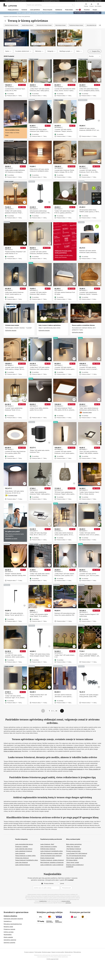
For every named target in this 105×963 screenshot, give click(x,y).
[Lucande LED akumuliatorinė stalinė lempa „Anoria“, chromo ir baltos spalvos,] (65, 78)
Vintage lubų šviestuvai (22, 858)
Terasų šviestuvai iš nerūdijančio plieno (26, 860)
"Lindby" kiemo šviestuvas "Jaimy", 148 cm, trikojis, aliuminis (89, 493)
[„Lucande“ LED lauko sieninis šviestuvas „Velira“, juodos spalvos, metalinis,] (15, 645)
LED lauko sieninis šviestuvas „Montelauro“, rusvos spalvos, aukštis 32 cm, (63, 695)
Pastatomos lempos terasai (76, 25)
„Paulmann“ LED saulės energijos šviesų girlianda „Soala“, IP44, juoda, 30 (88, 695)
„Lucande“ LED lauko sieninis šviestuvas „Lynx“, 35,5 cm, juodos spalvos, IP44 (89, 574)
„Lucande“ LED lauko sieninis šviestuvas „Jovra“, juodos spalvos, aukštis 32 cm (64, 452)
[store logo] (10, 4)
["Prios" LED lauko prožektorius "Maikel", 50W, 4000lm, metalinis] (89, 441)
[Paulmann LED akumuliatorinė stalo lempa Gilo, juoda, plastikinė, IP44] (65, 604)
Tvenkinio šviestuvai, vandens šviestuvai (52, 860)
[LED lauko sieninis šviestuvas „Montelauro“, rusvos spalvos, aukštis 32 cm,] (65, 685)
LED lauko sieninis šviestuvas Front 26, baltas (64, 293)
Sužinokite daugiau (10, 330)
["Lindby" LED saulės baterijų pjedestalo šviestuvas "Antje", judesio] (15, 201)
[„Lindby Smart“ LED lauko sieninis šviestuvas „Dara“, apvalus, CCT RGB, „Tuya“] (65, 563)
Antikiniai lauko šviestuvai (47, 849)
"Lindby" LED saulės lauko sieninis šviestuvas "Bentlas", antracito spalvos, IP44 (40, 574)
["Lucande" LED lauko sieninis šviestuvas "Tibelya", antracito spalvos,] (65, 119)
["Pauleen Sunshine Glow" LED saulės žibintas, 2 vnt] (40, 685)
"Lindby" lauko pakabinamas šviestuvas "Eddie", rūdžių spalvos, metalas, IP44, (40, 493)
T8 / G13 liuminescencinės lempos (76, 855)
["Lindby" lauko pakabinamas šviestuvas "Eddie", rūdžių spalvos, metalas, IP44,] (40, 482)
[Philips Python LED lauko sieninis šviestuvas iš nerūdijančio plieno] (40, 160)
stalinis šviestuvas (9, 749)
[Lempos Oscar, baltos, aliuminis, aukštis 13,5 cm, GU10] (40, 399)
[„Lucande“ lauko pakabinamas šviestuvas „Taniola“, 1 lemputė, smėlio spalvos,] (89, 282)
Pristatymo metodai (9, 929)
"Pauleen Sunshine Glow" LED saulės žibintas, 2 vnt (38, 695)
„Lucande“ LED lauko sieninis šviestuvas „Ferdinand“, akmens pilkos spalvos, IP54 (39, 252)
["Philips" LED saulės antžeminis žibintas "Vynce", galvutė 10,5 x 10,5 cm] (15, 604)
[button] (24, 80)
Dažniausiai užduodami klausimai (13, 918)
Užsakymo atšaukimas (10, 916)
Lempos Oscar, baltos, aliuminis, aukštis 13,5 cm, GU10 (39, 409)
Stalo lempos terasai (60, 25)
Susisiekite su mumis (11, 538)
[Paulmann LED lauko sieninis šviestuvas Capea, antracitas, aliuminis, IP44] (89, 241)
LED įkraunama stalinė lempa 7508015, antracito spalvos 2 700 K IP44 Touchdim (40, 212)
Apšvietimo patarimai (10, 940)
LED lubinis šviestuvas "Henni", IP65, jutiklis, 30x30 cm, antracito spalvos (64, 409)
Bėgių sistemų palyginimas (74, 844)
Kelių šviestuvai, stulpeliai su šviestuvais (51, 862)
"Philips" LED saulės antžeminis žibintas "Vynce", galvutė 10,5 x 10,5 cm (14, 614)
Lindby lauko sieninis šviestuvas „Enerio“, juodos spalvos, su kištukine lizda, (14, 293)
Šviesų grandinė (93, 769)
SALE (77, 9)
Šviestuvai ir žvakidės (21, 846)
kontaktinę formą (43, 901)
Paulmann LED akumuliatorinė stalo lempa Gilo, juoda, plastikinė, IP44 (64, 614)
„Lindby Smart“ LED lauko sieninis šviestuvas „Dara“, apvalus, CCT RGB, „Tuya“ (64, 574)
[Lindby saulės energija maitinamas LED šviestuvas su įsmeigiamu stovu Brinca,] (15, 160)
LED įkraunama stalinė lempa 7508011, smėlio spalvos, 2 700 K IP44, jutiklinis (89, 211)
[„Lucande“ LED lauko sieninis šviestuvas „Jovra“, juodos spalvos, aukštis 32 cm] (65, 441)
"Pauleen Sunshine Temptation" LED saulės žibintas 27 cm (15, 252)
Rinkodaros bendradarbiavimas (13, 924)
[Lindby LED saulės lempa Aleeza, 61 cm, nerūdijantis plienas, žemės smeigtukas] (89, 78)
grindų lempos (58, 781)
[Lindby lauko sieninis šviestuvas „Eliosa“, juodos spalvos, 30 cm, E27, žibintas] (65, 523)
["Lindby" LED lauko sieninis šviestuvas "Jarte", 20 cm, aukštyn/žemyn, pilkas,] (89, 523)
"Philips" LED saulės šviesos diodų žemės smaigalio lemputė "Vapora (40, 655)
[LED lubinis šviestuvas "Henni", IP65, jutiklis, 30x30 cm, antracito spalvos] (65, 399)
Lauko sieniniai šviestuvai (22, 865)
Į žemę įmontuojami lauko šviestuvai (50, 855)
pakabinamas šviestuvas (75, 769)
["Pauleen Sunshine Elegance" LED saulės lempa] (89, 604)
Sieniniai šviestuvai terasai (11, 25)
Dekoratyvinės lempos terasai (44, 25)
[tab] (8, 51)
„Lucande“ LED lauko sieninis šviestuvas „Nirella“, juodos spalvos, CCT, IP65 (64, 368)
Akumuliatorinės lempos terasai (94, 25)
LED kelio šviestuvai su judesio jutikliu (51, 853)
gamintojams (68, 902)
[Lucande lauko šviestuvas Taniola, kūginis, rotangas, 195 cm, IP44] (65, 160)
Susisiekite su (8, 921)
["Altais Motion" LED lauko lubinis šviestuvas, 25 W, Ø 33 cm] (15, 482)
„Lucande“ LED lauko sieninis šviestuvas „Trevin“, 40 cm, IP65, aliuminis (88, 171)
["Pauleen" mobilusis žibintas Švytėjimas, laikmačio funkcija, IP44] (15, 563)
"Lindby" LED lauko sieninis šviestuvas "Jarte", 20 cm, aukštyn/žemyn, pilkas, (89, 534)
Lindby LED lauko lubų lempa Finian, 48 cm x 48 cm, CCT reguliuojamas (38, 534)
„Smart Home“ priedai (72, 862)
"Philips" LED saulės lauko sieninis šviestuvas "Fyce (39, 451)
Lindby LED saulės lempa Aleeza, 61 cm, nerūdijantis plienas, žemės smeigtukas (89, 90)
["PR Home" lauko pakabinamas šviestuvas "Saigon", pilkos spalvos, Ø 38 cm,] (65, 482)
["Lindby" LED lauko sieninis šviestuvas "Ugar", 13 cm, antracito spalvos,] (15, 685)
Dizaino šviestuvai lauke (47, 858)
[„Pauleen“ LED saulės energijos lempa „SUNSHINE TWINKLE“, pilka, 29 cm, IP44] (89, 645)
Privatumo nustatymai (29, 952)
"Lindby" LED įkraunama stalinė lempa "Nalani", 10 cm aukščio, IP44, (39, 615)
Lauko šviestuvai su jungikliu (48, 846)
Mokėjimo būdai (8, 926)
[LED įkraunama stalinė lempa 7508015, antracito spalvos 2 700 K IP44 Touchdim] (40, 201)
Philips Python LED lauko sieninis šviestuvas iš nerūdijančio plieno (39, 170)
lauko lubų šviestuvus (77, 787)
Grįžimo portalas (8, 932)
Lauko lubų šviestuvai (21, 862)
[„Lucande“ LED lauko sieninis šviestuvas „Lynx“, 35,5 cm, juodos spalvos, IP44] (89, 563)
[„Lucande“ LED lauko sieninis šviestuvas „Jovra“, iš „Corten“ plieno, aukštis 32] (89, 357)
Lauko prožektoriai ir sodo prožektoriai (51, 865)
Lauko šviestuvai (20, 853)
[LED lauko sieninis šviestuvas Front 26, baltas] (65, 282)
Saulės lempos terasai (27, 25)
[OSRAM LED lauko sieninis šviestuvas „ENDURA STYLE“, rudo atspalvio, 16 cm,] (89, 119)
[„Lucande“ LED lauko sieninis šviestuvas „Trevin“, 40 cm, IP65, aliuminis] (89, 160)
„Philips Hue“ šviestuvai (73, 846)
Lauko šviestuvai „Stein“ (47, 844)
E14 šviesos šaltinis (71, 860)
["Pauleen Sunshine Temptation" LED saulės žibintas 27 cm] (15, 241)
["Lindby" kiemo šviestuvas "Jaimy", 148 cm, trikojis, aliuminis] (89, 482)
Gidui (6, 135)
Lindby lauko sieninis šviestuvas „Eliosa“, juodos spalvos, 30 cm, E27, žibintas (63, 534)
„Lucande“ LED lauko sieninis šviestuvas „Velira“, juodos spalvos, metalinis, (15, 656)
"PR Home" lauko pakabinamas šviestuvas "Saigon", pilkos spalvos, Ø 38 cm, (64, 493)
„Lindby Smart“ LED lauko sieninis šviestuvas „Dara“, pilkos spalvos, (39, 368)
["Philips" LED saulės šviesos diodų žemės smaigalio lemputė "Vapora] (40, 645)
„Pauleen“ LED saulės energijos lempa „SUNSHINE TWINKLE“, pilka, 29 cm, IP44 (89, 655)
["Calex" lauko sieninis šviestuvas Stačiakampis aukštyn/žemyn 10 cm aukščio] (89, 399)
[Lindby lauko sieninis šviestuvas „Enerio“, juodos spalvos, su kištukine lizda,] (15, 282)
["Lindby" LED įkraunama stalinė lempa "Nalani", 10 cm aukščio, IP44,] (40, 604)
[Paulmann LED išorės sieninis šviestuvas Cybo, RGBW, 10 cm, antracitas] (40, 119)
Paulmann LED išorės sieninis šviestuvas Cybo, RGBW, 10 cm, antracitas (39, 130)
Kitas (98, 25)
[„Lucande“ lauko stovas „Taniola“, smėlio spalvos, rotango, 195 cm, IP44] (15, 357)
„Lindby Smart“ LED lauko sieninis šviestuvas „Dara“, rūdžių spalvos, (39, 89)
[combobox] (50, 5)
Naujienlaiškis (8, 934)
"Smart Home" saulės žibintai (74, 858)
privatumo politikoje (66, 901)
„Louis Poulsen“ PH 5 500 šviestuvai (76, 853)
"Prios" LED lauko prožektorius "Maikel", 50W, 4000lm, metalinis (88, 452)
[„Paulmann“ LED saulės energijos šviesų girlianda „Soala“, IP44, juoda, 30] (89, 685)
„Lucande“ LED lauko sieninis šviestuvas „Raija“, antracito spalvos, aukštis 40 (38, 293)
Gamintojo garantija (9, 942)
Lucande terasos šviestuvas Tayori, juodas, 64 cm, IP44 (15, 89)
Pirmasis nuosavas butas (73, 851)
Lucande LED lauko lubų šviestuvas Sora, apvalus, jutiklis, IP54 (15, 452)
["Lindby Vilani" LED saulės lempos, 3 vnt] (65, 645)
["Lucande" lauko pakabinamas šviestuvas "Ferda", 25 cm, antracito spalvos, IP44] (15, 399)
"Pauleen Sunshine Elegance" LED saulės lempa (89, 615)
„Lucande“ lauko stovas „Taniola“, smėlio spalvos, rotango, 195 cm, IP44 (14, 368)
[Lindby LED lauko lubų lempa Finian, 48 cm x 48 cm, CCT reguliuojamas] (40, 523)
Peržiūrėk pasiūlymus (49, 13)
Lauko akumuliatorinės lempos (24, 844)
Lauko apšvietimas (13, 16)
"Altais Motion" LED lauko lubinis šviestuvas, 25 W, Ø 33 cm (14, 492)
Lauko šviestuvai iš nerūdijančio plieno (51, 851)
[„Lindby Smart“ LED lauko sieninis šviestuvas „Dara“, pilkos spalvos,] (40, 357)
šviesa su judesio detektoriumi (12, 751)
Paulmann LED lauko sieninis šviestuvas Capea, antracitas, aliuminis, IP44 (87, 251)
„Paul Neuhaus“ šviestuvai (73, 849)
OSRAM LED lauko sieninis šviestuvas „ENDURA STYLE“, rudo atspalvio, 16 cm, (89, 129)
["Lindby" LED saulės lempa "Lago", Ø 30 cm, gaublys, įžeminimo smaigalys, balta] (65, 201)
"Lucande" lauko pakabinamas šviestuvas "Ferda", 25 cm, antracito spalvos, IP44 (13, 409)
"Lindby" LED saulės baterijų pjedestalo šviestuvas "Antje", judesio (13, 212)
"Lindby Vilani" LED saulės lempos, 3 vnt (64, 656)
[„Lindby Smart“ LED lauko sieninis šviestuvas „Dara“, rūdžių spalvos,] (40, 78)
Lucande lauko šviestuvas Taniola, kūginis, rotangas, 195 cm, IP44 (64, 171)
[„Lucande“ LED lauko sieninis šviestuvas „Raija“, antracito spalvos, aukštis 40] (40, 282)
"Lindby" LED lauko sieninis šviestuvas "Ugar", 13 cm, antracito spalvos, (15, 697)
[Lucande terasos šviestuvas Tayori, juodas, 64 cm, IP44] (15, 78)
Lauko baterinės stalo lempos (23, 849)
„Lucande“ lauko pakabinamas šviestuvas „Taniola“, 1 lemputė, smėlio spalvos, (88, 293)
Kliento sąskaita (8, 937)
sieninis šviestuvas (67, 747)
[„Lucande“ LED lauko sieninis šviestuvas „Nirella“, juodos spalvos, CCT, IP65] (65, 357)
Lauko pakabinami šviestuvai (23, 851)
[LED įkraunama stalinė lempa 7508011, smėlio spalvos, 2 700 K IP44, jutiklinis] (89, 201)
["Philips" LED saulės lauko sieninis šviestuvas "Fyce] (40, 441)
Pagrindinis (6, 16)
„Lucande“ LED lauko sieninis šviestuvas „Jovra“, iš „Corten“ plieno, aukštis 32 (88, 368)
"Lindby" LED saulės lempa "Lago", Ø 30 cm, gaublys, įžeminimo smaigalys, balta (64, 212)
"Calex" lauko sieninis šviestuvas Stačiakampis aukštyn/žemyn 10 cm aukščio (88, 409)
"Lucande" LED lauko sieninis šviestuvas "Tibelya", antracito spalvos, (63, 130)
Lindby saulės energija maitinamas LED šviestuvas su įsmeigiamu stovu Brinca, (15, 171)
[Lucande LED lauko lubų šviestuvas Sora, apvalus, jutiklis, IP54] (15, 441)
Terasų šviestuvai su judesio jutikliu (25, 855)
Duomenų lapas (87, 412)
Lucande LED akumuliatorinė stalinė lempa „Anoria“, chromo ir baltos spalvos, (64, 90)
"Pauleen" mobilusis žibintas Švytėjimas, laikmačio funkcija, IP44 (15, 574)
